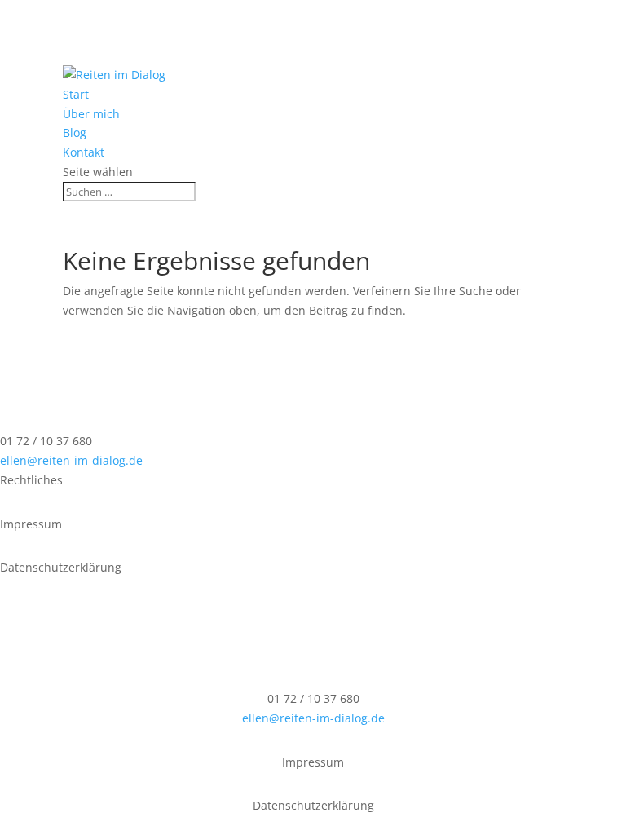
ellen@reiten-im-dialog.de (71, 460)
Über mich (91, 113)
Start (76, 94)
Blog (74, 132)
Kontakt (83, 152)
